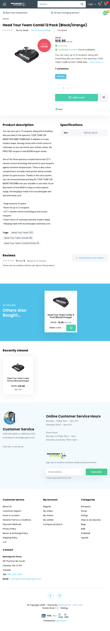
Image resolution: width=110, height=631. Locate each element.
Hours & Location (11, 515)
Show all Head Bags (41, 30)
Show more (95, 62)
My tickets (48, 515)
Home (6, 18)
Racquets (86, 506)
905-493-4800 (14, 574)
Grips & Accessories (91, 519)
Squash (84, 537)
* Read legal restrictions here (58, 478)
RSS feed (78, 605)
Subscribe (96, 471)
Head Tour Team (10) (22, 232)
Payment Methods (12, 524)
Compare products (52, 524)
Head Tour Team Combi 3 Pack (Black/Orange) (61, 316)
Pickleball (85, 533)
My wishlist (48, 519)
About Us (7, 506)
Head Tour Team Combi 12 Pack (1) (21, 243)
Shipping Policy (10, 537)
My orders (48, 511)
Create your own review (91, 257)
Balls (83, 528)
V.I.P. (5, 542)
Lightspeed (61, 620)
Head (25, 30)
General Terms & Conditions (17, 519)
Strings (84, 515)
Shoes (84, 511)
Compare (62, 30)
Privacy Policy (9, 528)
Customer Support (12, 511)
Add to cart (78, 97)
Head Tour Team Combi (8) (18, 237)
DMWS (61, 605)
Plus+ (69, 605)
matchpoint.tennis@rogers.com (26, 578)
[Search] (82, 4)
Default (61, 76)
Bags (83, 524)
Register (47, 506)
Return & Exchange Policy (15, 533)
